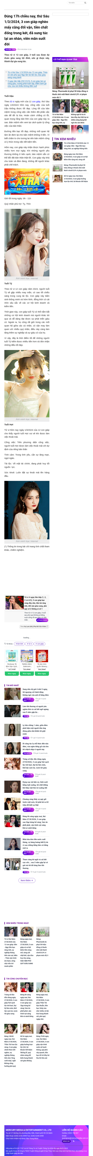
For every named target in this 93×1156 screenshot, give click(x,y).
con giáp (35, 101)
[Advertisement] (44, 573)
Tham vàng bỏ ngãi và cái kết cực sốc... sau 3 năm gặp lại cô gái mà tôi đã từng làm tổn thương (35, 863)
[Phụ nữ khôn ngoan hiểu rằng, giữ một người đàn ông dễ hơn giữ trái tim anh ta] (61, 131)
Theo (33, 626)
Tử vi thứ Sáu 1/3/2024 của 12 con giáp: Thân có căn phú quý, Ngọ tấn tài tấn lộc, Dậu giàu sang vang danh (27, 75)
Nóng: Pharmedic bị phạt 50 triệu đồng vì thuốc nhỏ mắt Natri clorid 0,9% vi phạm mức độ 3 (42, 947)
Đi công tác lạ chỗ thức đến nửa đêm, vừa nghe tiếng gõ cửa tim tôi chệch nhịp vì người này (36, 747)
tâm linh (20, 644)
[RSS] (72, 1141)
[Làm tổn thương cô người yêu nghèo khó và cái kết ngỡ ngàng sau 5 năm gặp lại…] (12, 711)
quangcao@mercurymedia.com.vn (75, 1138)
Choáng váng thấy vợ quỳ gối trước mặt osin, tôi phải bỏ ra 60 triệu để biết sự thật (36, 802)
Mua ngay (12, 673)
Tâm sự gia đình (27, 700)
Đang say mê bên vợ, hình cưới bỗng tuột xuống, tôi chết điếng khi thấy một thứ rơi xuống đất (35, 785)
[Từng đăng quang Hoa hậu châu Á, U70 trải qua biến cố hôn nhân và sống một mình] (80, 131)
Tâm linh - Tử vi (10, 49)
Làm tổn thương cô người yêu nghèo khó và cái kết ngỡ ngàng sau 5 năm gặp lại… (36, 709)
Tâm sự (26, 716)
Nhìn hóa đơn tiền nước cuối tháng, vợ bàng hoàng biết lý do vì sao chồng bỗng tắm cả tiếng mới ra (35, 843)
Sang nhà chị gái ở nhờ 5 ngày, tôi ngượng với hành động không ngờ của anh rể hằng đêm (36, 692)
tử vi (12, 101)
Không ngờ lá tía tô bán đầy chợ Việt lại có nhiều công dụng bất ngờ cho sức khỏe (79, 118)
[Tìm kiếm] (85, 3)
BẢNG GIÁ (66, 1141)
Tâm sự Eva (27, 753)
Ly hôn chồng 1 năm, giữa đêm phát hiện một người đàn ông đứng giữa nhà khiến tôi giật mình (35, 729)
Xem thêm (43, 620)
